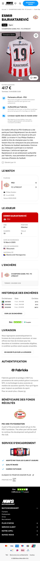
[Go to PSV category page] (6, 185)
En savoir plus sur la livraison (17, 352)
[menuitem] (3, 3)
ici (24, 391)
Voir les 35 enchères (13, 313)
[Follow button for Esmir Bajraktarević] (36, 35)
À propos (5, 511)
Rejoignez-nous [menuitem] (30, 3)
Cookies (32, 555)
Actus (4, 517)
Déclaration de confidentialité (19, 555)
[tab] (19, 79)
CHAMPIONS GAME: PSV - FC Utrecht (20, 9)
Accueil (4, 9)
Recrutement (6, 519)
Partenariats (6, 514)
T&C (7, 555)
